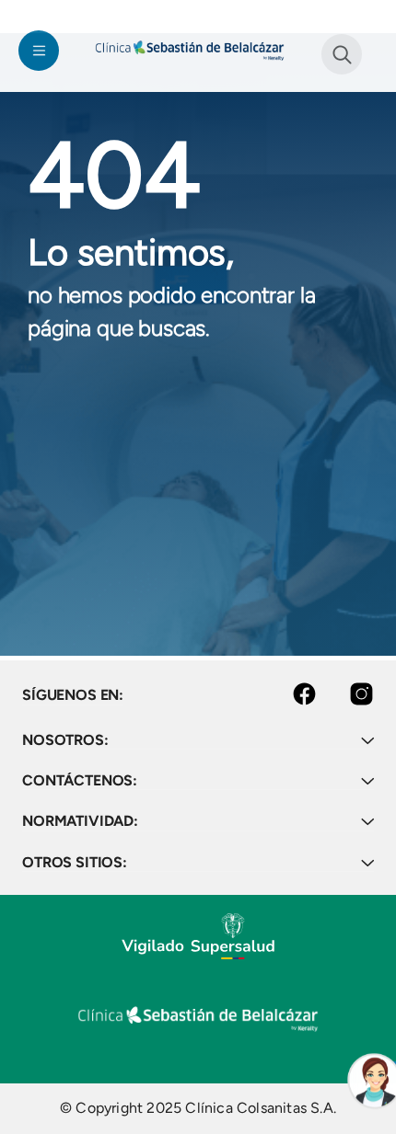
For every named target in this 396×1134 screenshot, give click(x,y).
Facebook (290, 694)
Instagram (345, 694)
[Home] (189, 50)
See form (341, 54)
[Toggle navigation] (38, 50)
